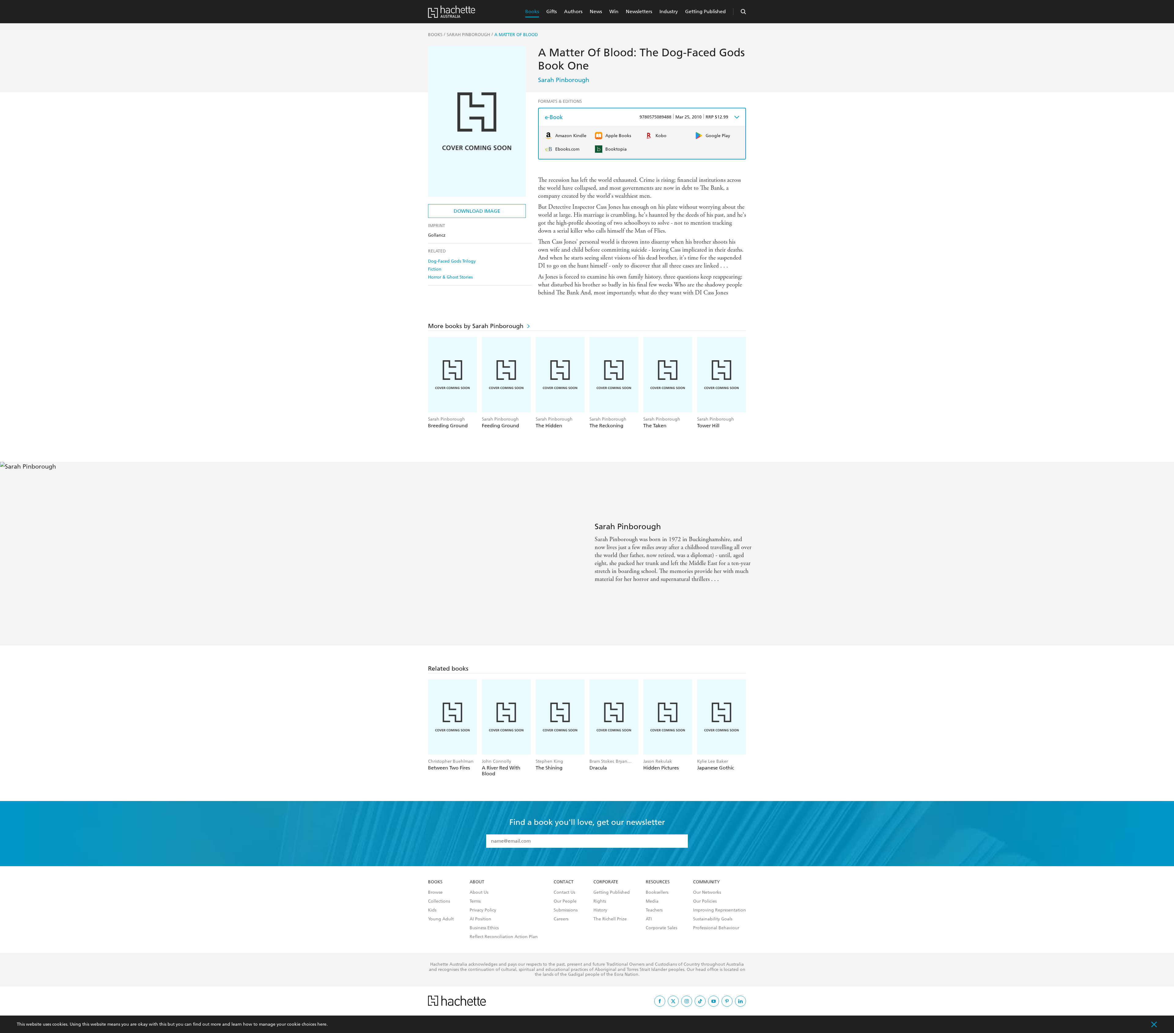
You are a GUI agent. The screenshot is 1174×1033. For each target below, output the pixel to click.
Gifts (551, 11)
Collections (439, 901)
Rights (599, 901)
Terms (475, 901)
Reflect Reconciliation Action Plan (504, 937)
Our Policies (705, 901)
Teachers (654, 910)
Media (652, 901)
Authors (573, 11)
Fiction (434, 269)
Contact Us (564, 892)
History (600, 910)
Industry (668, 11)
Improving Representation (719, 910)
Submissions (566, 910)
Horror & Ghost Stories (450, 277)
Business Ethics (484, 928)
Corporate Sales (661, 928)
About (477, 882)
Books (532, 11)
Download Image (477, 211)
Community (706, 882)
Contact (564, 882)
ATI (649, 919)
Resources (658, 882)
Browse (435, 892)
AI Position (480, 919)
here (322, 1024)
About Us (479, 892)
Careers (561, 919)
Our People (565, 901)
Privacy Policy (483, 910)
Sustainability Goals (712, 919)
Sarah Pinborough (563, 80)
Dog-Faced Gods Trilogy (452, 261)
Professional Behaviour (716, 928)
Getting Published (705, 11)
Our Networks (707, 892)
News (596, 11)
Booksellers (657, 892)
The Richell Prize (610, 919)
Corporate (605, 882)
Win (613, 11)
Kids (432, 910)
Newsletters (639, 11)
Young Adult (441, 919)
